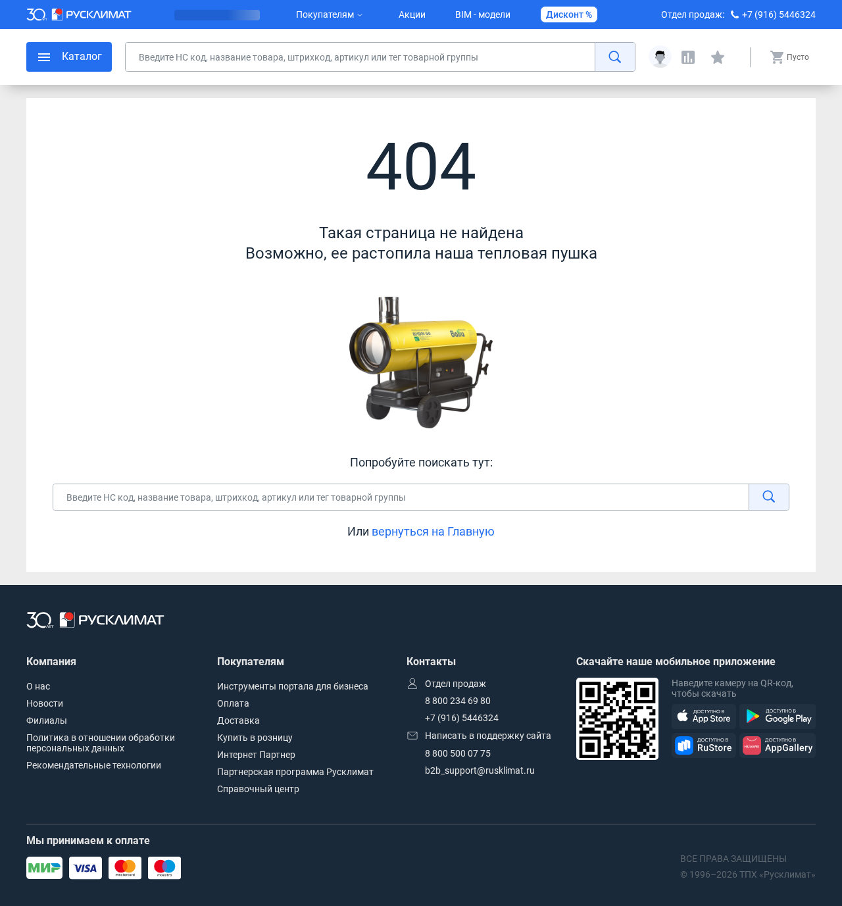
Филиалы (46, 720)
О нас (38, 686)
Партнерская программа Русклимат (295, 772)
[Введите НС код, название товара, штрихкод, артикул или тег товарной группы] (380, 57)
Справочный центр (258, 789)
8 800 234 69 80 (458, 700)
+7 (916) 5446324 (779, 14)
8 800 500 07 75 (458, 753)
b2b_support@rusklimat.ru (480, 770)
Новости (44, 703)
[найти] (615, 57)
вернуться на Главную (433, 531)
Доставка (238, 720)
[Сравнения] (688, 57)
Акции (412, 14)
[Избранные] (717, 57)
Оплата (233, 703)
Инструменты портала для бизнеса (292, 686)
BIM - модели (482, 14)
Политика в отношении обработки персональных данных (100, 742)
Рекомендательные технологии (93, 765)
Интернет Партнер (256, 754)
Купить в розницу (255, 737)
